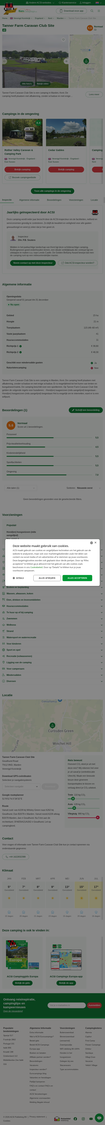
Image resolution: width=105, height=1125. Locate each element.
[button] (18, 578)
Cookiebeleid (36, 567)
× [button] (95, 543)
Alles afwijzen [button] (47, 578)
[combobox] (91, 542)
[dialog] (52, 562)
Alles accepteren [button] (77, 578)
